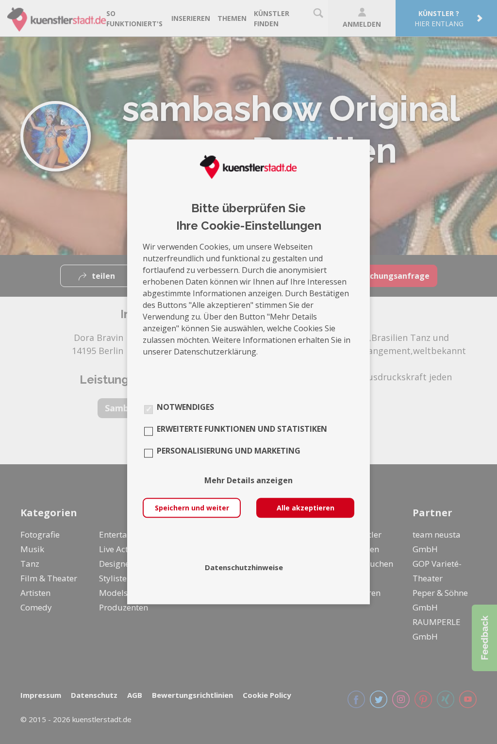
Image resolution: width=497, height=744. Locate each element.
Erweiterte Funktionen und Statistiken (242, 429)
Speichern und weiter (192, 508)
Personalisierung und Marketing (228, 451)
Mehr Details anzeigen (248, 480)
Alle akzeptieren (305, 508)
